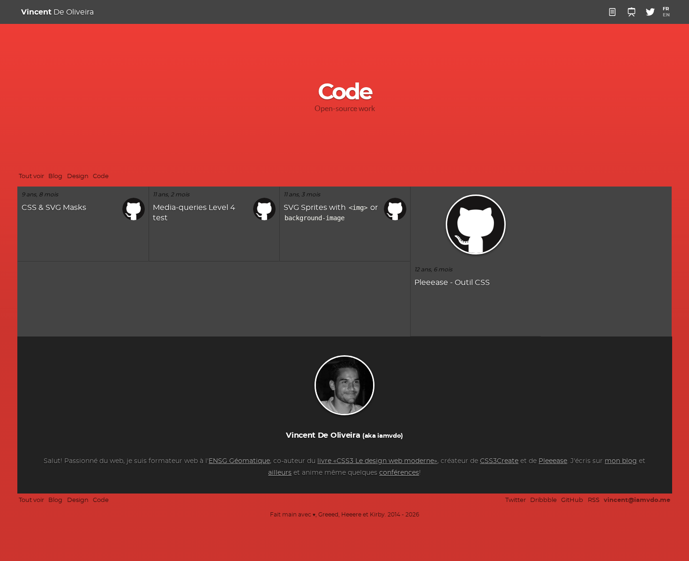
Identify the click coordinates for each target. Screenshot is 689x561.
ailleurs (280, 472)
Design (78, 176)
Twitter (515, 500)
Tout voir (31, 176)
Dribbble (543, 500)
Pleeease (553, 461)
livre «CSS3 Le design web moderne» (377, 461)
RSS (593, 500)
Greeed (328, 514)
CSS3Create (499, 461)
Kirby (377, 514)
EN (666, 15)
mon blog (621, 461)
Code (101, 176)
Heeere (351, 514)
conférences (399, 472)
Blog (55, 176)
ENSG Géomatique (239, 461)
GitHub (572, 500)
